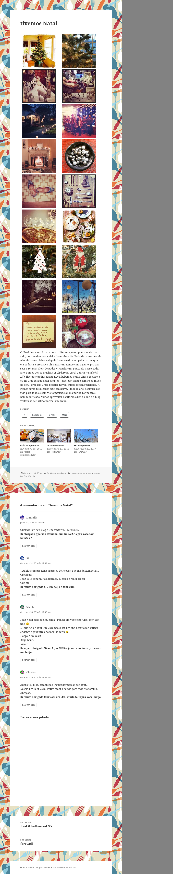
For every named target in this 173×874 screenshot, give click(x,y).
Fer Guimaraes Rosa (56, 473)
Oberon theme (27, 867)
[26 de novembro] (59, 435)
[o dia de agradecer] (32, 435)
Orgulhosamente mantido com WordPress (56, 867)
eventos (96, 473)
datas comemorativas (81, 473)
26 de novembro (55, 445)
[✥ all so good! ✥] (86, 435)
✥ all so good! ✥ (82, 445)
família (23, 476)
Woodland (32, 476)
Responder (28, 545)
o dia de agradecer (29, 445)
